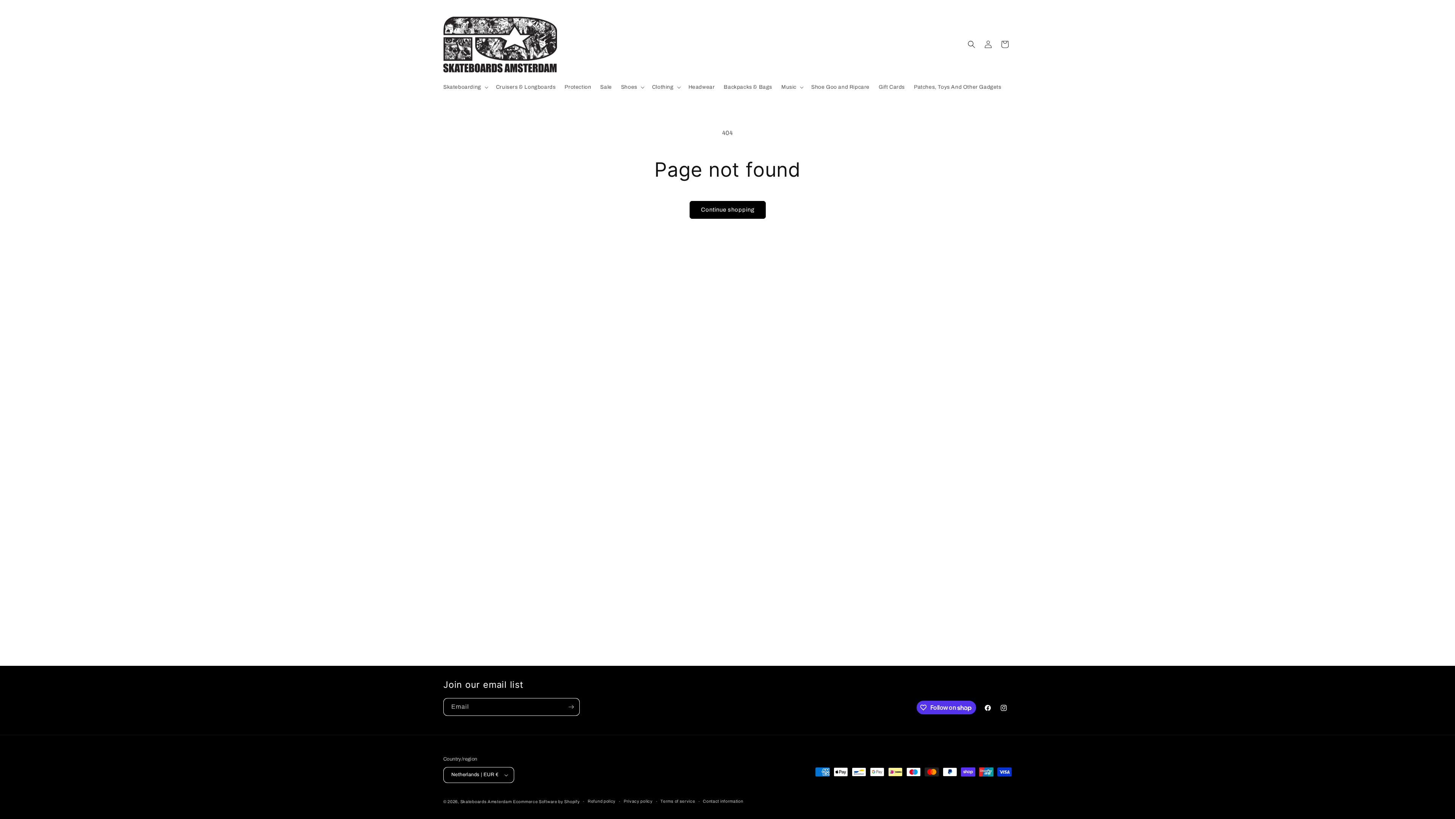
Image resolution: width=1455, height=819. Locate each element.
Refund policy (602, 801)
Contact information (723, 801)
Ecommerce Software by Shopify (546, 801)
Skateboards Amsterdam (486, 801)
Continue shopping (727, 210)
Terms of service (677, 801)
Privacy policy (638, 801)
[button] (465, 87)
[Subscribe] (571, 707)
